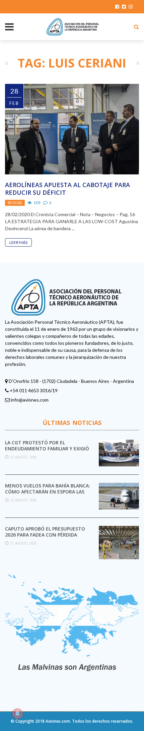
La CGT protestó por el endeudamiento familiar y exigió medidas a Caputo (47, 448)
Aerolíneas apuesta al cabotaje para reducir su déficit (67, 188)
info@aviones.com (30, 400)
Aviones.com (58, 721)
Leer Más (18, 242)
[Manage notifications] (17, 713)
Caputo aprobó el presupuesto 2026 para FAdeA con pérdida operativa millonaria (45, 535)
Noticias (15, 202)
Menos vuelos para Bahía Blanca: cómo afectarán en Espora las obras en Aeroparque (47, 491)
